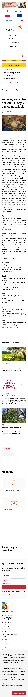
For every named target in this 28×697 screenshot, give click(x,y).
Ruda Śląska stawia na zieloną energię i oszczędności (14, 421)
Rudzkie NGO (12, 50)
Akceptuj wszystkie (19, 693)
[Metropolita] (3, 528)
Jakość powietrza (6, 626)
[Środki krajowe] (7, 16)
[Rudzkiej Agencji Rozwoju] (8, 528)
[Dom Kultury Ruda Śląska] (24, 528)
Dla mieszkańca (12, 42)
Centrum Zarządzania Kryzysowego (10, 628)
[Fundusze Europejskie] (20, 16)
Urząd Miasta (12, 35)
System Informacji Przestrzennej (9, 634)
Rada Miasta (5, 645)
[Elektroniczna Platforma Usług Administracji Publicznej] (9, 20)
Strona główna (6, 90)
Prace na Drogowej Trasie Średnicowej (14, 75)
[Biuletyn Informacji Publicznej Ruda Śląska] (21, 20)
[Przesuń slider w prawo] (19, 520)
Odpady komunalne (14, 505)
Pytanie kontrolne (6, 580)
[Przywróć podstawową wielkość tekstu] (16, 11)
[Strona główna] (14, 28)
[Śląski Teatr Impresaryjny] (20, 528)
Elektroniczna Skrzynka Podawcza (10, 649)
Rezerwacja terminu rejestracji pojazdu (14, 486)
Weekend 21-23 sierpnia (14, 359)
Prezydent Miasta (6, 643)
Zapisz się (14, 587)
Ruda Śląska (12, 39)
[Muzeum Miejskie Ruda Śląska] (12, 528)
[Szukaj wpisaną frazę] (23, 56)
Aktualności (6, 93)
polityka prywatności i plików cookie (8, 594)
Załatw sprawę (5, 641)
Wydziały (4, 647)
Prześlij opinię (7, 460)
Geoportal (4, 636)
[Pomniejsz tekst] (12, 11)
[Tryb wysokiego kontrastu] (7, 11)
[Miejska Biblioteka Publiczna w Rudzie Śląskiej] (16, 528)
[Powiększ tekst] (20, 11)
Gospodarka (12, 46)
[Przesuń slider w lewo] (9, 520)
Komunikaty (4, 624)
